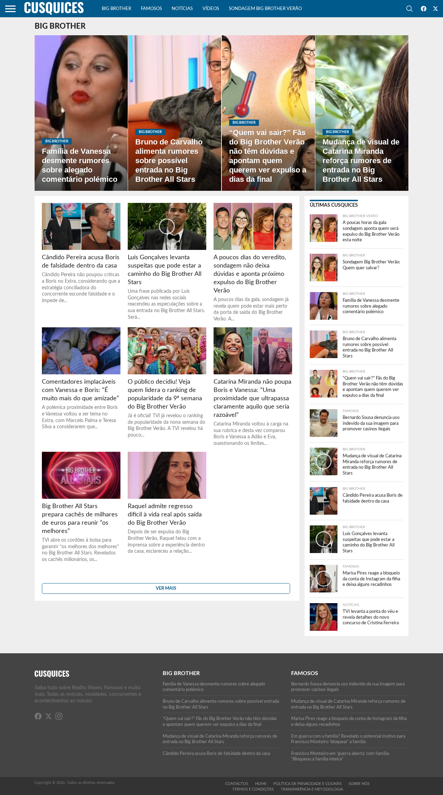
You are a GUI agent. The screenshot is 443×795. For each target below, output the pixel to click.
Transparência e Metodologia (312, 789)
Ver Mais (166, 588)
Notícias (182, 9)
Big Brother (116, 9)
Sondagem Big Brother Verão (265, 9)
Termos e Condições (253, 789)
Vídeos (210, 9)
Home (260, 784)
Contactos (236, 784)
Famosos (151, 9)
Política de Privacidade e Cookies (307, 784)
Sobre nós (359, 784)
